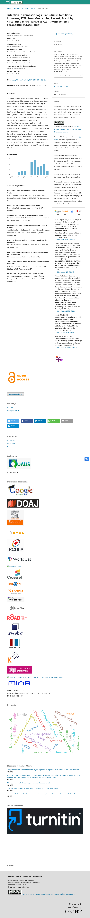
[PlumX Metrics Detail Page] (58, 359)
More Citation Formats (63, 76)
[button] (13, 421)
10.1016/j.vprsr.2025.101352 (65, 311)
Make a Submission (15, 394)
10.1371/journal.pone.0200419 (66, 347)
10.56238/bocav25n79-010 (64, 272)
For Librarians (11, 447)
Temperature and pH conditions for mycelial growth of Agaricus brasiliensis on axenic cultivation (43, 770)
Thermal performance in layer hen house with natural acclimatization (32, 788)
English (10, 407)
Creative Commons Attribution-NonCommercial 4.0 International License (68, 129)
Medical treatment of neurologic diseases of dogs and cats (28, 783)
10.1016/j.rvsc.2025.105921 (65, 332)
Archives (17, 8)
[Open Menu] (7, 2)
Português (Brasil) (14, 410)
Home (9, 8)
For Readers (11, 440)
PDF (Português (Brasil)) (65, 34)
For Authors (11, 444)
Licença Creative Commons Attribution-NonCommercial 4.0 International (48, 894)
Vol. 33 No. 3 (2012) (28, 8)
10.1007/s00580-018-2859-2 (65, 239)
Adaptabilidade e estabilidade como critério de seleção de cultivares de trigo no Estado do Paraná (43, 794)
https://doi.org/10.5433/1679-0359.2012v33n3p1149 (30, 80)
